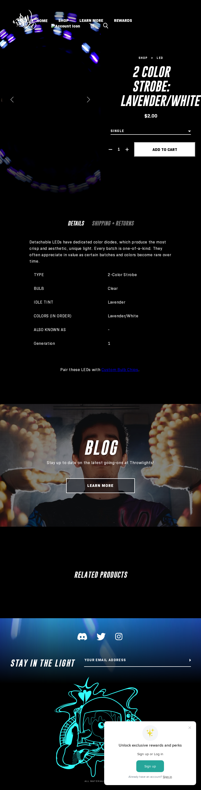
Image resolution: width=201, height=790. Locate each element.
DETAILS (76, 223)
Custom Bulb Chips (119, 369)
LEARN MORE (91, 20)
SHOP (63, 20)
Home (42, 20)
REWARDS (123, 20)
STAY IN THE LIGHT (42, 663)
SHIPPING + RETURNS (113, 223)
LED (160, 58)
